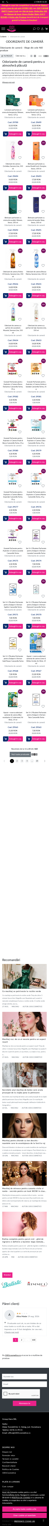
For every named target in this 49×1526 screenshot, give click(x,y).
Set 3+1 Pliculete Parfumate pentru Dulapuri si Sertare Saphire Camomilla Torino (13, 605)
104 (34, 11)
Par (12, 1257)
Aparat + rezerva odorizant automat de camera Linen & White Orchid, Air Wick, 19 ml (36, 660)
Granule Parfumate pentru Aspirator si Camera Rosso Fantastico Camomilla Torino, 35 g (13, 385)
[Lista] (31, 56)
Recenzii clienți (9, 1466)
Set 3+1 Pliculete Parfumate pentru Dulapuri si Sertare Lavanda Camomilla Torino (36, 551)
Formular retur (8, 1455)
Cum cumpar (8, 1487)
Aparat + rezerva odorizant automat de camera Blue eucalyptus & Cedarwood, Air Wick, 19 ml (13, 716)
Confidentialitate (9, 1462)
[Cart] (46, 28)
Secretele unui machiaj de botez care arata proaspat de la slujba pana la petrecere (22, 1091)
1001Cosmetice (9, 1473)
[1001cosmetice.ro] (12, 29)
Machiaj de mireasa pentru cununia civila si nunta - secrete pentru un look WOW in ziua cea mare (23, 1190)
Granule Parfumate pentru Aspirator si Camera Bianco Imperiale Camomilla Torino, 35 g (13, 495)
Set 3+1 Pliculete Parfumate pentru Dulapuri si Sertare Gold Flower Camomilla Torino (12, 659)
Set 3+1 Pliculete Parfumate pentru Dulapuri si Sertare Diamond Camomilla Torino (36, 605)
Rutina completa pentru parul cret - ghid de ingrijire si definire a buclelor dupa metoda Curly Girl (22, 1240)
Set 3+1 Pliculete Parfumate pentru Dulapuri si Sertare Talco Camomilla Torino (36, 715)
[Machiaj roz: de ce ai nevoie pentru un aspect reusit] (24, 1024)
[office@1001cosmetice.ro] (3, 2)
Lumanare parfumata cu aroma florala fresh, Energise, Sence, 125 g (36, 112)
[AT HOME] (37, 1289)
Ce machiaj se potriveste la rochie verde (21, 991)
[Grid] (35, 56)
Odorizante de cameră (12, 117)
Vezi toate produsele (20, 754)
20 (37, 761)
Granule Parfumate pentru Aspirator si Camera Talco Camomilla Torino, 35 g (36, 441)
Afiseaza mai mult (8, 82)
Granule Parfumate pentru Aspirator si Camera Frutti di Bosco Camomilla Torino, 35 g (13, 441)
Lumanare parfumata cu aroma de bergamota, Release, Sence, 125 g (12, 112)
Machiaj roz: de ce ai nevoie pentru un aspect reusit (24, 1040)
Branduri (7, 1275)
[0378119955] (7, 2)
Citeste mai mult (11, 1332)
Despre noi (7, 1452)
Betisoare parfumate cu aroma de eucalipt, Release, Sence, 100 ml (12, 220)
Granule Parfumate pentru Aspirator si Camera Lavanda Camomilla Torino (13, 551)
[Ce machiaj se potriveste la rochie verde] (24, 976)
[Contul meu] (42, 28)
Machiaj (15, 1007)
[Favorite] (38, 28)
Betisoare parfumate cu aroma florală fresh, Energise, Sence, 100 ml (36, 166)
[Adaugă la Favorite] (19, 104)
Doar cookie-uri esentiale (24, 1515)
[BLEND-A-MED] (11, 1289)
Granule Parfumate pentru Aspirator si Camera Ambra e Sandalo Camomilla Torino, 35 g (36, 385)
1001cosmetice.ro (13, 1355)
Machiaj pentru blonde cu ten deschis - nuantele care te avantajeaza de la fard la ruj (23, 1142)
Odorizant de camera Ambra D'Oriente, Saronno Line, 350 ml (13, 274)
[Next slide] (47, 1284)
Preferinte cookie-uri (24, 1521)
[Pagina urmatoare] (45, 761)
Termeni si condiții (10, 1459)
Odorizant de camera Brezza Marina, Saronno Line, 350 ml (36, 273)
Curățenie (3, 36)
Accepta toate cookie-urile (24, 1509)
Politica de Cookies (10, 1469)
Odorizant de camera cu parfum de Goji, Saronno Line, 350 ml (36, 328)
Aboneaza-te (24, 1403)
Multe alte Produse (18, 17)
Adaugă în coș (15, 134)
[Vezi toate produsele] (39, 56)
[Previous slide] (2, 1284)
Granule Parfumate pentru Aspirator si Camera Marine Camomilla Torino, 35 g (36, 494)
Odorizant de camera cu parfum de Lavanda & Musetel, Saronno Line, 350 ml (13, 329)
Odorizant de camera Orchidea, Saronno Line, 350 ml (13, 166)
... (27, 1340)
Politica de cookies (21, 1498)
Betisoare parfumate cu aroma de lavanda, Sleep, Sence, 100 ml (36, 220)
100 (33, 1340)
